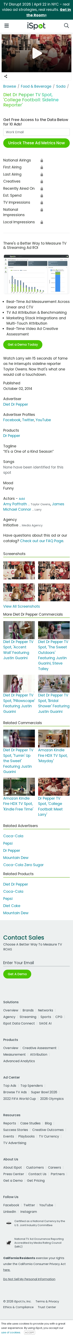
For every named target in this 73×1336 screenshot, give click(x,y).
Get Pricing (36, 1180)
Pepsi (8, 843)
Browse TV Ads (15, 1092)
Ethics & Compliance (18, 1307)
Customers (35, 1167)
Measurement (14, 1054)
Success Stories (15, 1129)
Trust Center (47, 1307)
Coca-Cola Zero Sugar (23, 864)
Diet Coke (11, 905)
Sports (46, 1016)
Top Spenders (31, 1085)
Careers (54, 1167)
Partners (58, 1174)
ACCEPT (29, 1332)
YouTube (43, 420)
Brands (28, 1010)
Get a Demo (13, 1180)
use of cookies (10, 1332)
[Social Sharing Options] (5, 76)
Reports (9, 1123)
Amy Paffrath (15, 504)
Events (8, 1136)
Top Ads (9, 1085)
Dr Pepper (11, 435)
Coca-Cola (13, 836)
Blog (48, 1123)
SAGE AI (45, 1023)
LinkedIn (9, 1211)
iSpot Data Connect (19, 1023)
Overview (10, 1010)
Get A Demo (17, 974)
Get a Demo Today (23, 344)
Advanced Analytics (19, 1061)
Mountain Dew (15, 857)
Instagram (28, 1211)
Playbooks (26, 1136)
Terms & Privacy (47, 1301)
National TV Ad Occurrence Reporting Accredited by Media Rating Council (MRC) (39, 1242)
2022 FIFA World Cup (19, 1098)
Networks (45, 1010)
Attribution (38, 1054)
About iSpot (12, 1167)
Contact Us (37, 1174)
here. (6, 1270)
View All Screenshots (21, 606)
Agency (9, 1016)
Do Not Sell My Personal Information (29, 1279)
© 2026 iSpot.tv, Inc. (17, 1301)
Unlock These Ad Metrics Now (36, 143)
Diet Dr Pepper (15, 404)
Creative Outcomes (48, 1129)
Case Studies (30, 1123)
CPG (58, 1016)
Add (22, 499)
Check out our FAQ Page (41, 540)
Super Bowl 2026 (44, 1092)
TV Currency (49, 1136)
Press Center (13, 1174)
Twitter (28, 420)
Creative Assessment (40, 1048)
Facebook (11, 420)
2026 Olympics (52, 1098)
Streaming (28, 1016)
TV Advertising (14, 1143)
